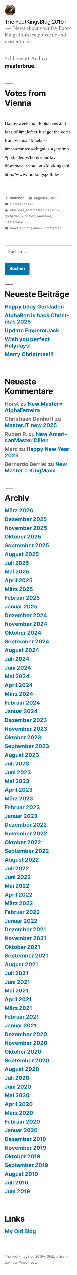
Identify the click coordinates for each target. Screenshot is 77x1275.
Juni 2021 (17, 982)
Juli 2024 (17, 659)
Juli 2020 (17, 1078)
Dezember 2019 (25, 1139)
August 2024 (22, 650)
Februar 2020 (22, 1121)
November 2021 (25, 938)
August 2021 (21, 964)
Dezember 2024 (26, 615)
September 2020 (27, 1060)
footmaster (34, 210)
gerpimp (52, 210)
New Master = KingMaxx (36, 467)
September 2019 (26, 1165)
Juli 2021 (16, 973)
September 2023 (27, 746)
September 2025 (27, 545)
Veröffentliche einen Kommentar (35, 228)
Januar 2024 (21, 711)
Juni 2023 (18, 772)
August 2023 (22, 755)
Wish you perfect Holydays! (27, 342)
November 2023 (26, 729)
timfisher (17, 198)
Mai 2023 (17, 781)
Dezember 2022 (26, 824)
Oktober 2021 (22, 947)
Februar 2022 (22, 912)
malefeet (44, 216)
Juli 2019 (16, 1182)
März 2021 (18, 1008)
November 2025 (26, 528)
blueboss (17, 210)
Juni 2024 (18, 667)
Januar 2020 (21, 1130)
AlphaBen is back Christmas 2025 (37, 318)
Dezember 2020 (26, 1034)
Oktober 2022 (23, 842)
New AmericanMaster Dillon (36, 437)
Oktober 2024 (23, 632)
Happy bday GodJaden (34, 306)
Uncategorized (22, 204)
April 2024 (19, 685)
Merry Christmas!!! (29, 354)
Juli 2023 (17, 763)
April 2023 (19, 789)
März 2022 (19, 903)
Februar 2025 (22, 597)
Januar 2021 (21, 1025)
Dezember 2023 (26, 720)
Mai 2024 (17, 676)
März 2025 (19, 589)
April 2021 (18, 999)
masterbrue (14, 222)
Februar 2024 (22, 702)
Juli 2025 (17, 563)
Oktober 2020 (23, 1051)
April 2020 (19, 1104)
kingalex (28, 216)
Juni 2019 (17, 1191)
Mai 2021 (16, 990)
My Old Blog (20, 1231)
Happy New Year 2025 (37, 452)
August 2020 (22, 1069)
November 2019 (25, 1148)
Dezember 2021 (25, 929)
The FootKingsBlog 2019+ (36, 21)
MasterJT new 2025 (31, 425)
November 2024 (26, 624)
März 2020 (19, 1113)
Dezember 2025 (26, 519)
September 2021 (26, 955)
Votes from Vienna (25, 98)
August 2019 (21, 1174)
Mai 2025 (17, 571)
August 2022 (22, 859)
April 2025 (19, 580)
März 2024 (19, 694)
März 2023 (19, 798)
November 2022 (26, 833)
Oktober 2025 (23, 536)
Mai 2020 (17, 1095)
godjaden (12, 216)
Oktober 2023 (23, 737)
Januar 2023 (21, 816)
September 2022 (27, 851)
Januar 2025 (21, 606)
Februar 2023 (22, 807)
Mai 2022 (17, 886)
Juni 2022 (18, 877)
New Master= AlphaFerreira (34, 407)
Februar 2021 (22, 1016)
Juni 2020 (18, 1086)
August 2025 (22, 554)
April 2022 (19, 894)
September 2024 (27, 641)
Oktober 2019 (22, 1156)
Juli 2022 (17, 868)
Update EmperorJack (32, 330)
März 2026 (19, 510)
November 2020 (26, 1043)
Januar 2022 (21, 921)
